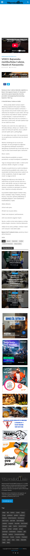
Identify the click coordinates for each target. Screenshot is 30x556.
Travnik (12, 537)
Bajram (8, 241)
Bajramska (14, 241)
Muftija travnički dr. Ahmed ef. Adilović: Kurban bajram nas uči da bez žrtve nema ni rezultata (15, 259)
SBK (25, 531)
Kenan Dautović (12, 518)
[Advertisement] (15, 21)
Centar (18, 512)
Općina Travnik (22, 526)
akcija (3, 512)
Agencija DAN (14, 550)
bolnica (12, 512)
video (8, 540)
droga (3, 515)
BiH (8, 512)
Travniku (18, 537)
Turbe (4, 540)
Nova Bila (17, 523)
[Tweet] (8, 84)
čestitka (21, 241)
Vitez (13, 540)
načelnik (4, 523)
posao (20, 529)
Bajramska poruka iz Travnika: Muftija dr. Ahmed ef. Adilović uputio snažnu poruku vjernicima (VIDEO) (15, 299)
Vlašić (3, 542)
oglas (10, 526)
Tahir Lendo (5, 537)
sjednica (11, 534)
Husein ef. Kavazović (7, 243)
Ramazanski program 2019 (9, 56)
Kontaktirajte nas (7, 501)
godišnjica (9, 515)
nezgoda (10, 523)
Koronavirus (21, 518)
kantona (4, 518)
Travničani (24, 537)
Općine (4, 529)
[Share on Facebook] (5, 84)
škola (8, 542)
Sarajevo (19, 531)
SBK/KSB (4, 534)
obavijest (4, 526)
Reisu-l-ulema (17, 243)
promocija (4, 531)
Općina (15, 526)
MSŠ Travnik (5, 520)
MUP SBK (12, 520)
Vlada (17, 540)
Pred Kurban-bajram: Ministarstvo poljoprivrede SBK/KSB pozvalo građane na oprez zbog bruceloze (15, 279)
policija (9, 529)
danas (22, 512)
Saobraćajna (12, 531)
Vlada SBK (23, 540)
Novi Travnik (24, 523)
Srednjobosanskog (19, 534)
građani (16, 515)
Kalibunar (22, 515)
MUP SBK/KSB (20, 520)
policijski (15, 529)
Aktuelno (15, 254)
